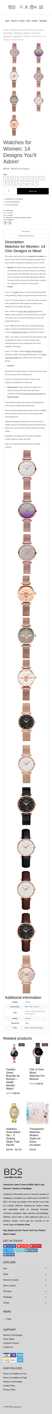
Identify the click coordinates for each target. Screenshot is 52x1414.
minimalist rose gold (18, 332)
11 (42, 178)
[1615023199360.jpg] (14, 125)
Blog (9, 1319)
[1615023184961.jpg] (38, 77)
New (5, 1268)
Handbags (43, 21)
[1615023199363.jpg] (14, 101)
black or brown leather (34, 351)
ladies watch (9, 217)
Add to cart (33, 191)
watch (16, 292)
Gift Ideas (7, 1291)
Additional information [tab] (26, 236)
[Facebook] (5, 223)
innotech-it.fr (17, 1407)
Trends (6, 1303)
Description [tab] (26, 231)
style (5, 174)
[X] (10, 223)
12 (6, 183)
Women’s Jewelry (18, 21)
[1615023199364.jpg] (14, 77)
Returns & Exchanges (12, 1335)
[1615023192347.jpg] (38, 101)
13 (12, 183)
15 (24, 183)
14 (18, 183)
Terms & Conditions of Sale (15, 1377)
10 (36, 178)
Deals (7, 21)
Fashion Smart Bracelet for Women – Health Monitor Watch (13, 1079)
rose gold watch (17, 217)
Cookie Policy (9, 1385)
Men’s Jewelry (32, 21)
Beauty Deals (10, 219)
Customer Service (11, 1343)
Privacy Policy (9, 1389)
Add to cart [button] (14, 1100)
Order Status (8, 1339)
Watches (10, 215)
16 (30, 183)
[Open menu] (41, 7)
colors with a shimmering (28, 311)
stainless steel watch (26, 217)
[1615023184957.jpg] (38, 53)
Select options (38, 1100)
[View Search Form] (20, 7)
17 (36, 183)
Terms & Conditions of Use (15, 1373)
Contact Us (8, 1347)
